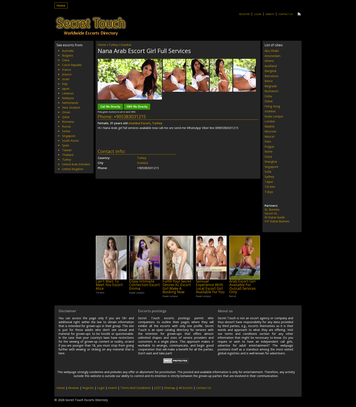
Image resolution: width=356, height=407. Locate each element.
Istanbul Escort (139, 123)
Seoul (268, 157)
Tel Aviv (270, 187)
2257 (157, 388)
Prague (269, 146)
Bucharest (271, 91)
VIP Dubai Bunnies (277, 221)
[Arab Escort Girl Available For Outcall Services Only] (245, 257)
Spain (65, 145)
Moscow (270, 131)
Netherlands (70, 103)
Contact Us (285, 14)
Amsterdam (273, 56)
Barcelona (271, 76)
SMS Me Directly (137, 106)
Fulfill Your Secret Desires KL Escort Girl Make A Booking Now (177, 286)
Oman (66, 112)
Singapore (68, 136)
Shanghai (271, 161)
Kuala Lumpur (274, 116)
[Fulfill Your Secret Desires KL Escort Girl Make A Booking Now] (178, 257)
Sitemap (169, 388)
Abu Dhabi (272, 51)
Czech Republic (72, 65)
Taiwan (67, 150)
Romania (68, 122)
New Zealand (71, 107)
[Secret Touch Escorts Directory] (90, 26)
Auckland (271, 66)
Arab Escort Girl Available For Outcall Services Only (242, 286)
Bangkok (270, 71)
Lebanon (68, 93)
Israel (65, 79)
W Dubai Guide (275, 217)
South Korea (70, 141)
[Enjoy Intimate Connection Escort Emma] (144, 257)
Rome (269, 151)
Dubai (269, 101)
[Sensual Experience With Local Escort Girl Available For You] (211, 257)
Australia (68, 51)
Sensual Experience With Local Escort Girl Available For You (210, 286)
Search (270, 14)
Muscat (270, 136)
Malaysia (68, 98)
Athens (269, 61)
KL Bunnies (272, 209)
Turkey (113, 45)
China (65, 60)
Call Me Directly (110, 106)
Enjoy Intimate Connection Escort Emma (144, 284)
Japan (65, 88)
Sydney (269, 177)
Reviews (73, 388)
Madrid (269, 126)
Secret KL (271, 213)
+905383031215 (130, 116)
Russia (66, 126)
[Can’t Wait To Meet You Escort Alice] (111, 257)
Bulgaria (67, 55)
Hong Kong (272, 106)
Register (244, 14)
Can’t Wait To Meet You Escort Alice (109, 284)
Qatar (66, 117)
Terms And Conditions (135, 388)
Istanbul (125, 45)
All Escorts (186, 388)
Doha (268, 96)
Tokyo (269, 192)
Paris (268, 141)
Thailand (67, 155)
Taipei (269, 182)
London (270, 121)
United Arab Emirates (76, 164)
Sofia (268, 172)
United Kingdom (72, 169)
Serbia (66, 131)
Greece (66, 74)
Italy (65, 84)
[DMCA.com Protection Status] (175, 362)
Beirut (269, 81)
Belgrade (271, 86)
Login (257, 14)
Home (61, 5)
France (66, 70)
